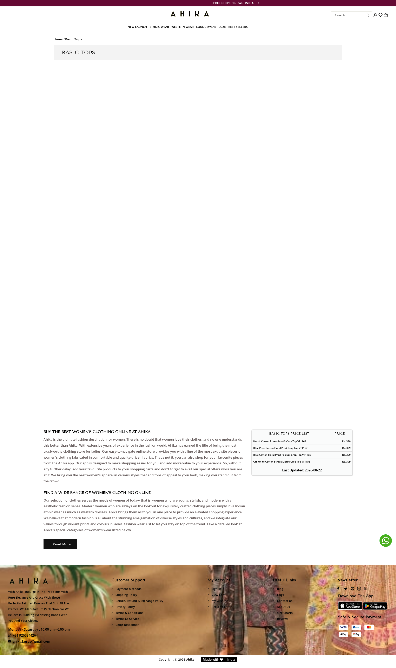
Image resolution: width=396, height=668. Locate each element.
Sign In (216, 589)
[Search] (367, 15)
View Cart (218, 595)
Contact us (284, 601)
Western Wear (182, 27)
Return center (221, 607)
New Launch (137, 27)
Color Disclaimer (127, 625)
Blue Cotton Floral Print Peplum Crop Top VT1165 (282, 455)
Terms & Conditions (129, 613)
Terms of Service (127, 619)
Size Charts (284, 613)
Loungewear (206, 27)
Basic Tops (73, 39)
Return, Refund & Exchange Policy (139, 601)
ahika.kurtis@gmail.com (31, 641)
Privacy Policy (125, 607)
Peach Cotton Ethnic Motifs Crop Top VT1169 (279, 441)
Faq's (280, 595)
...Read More (60, 544)
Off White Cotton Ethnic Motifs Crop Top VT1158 (281, 461)
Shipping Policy (126, 595)
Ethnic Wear (159, 27)
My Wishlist (219, 601)
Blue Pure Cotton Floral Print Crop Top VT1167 (280, 448)
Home (58, 39)
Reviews (282, 619)
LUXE (222, 27)
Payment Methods (128, 589)
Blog (279, 589)
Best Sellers (238, 27)
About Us (283, 607)
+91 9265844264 (25, 635)
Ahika (190, 659)
